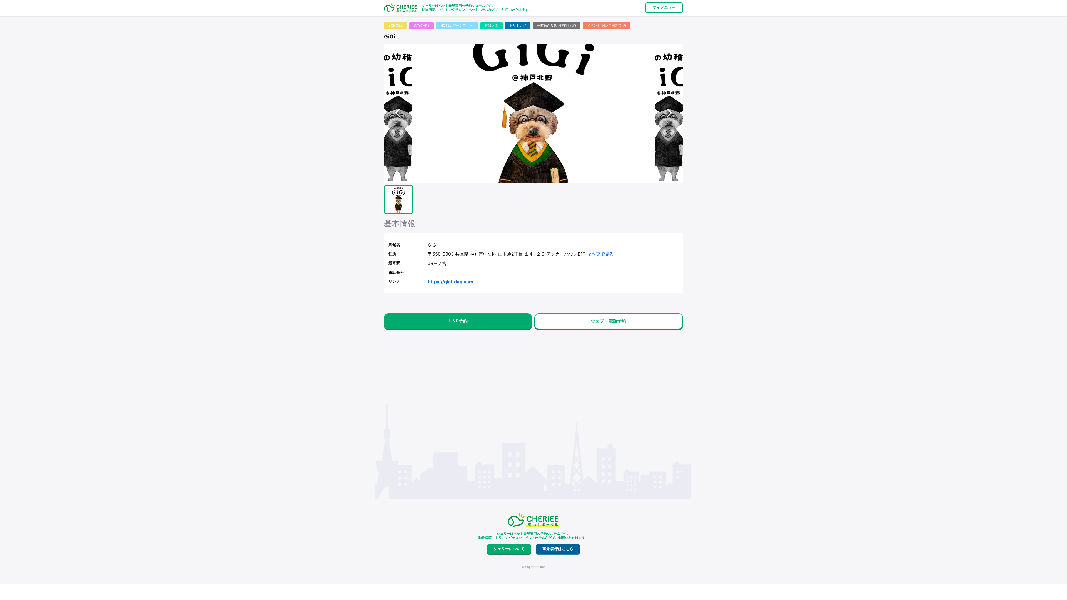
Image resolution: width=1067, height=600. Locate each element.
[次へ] (669, 113)
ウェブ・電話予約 (608, 321)
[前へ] (398, 113)
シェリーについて (509, 548)
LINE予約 (458, 321)
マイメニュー (664, 7)
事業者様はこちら (558, 548)
